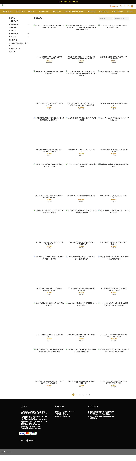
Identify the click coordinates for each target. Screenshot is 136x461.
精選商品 (12, 18)
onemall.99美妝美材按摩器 (74, 11)
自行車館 (31, 11)
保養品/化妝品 (103, 11)
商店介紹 (129, 11)
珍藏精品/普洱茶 (117, 11)
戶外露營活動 (43, 11)
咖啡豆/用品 (91, 11)
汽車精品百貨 (6, 11)
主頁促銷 (12, 51)
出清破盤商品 (13, 21)
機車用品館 (19, 11)
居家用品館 (56, 11)
